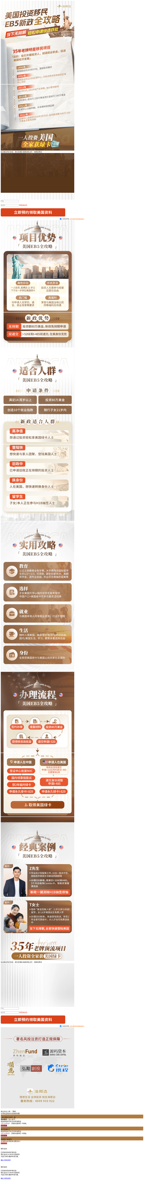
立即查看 (4, 1125)
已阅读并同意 (73, 219)
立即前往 (4, 1143)
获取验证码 (23, 205)
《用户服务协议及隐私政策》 (77, 219)
